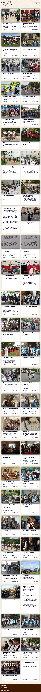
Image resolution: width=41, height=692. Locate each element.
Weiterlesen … (6, 29)
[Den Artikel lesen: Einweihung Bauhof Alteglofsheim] (30, 496)
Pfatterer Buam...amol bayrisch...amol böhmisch (6, 3)
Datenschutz (4, 687)
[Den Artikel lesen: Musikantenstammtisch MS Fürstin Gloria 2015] (10, 667)
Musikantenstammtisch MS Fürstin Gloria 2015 (10, 676)
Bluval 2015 (6, 629)
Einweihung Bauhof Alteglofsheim (28, 505)
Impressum (3, 685)
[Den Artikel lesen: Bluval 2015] (10, 621)
